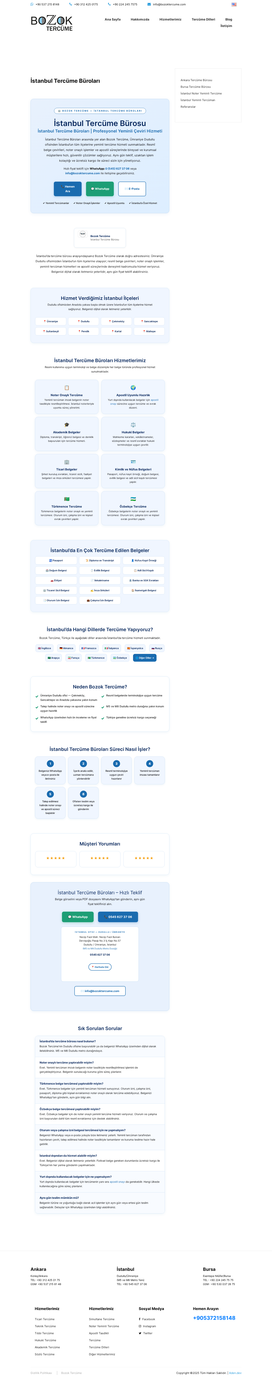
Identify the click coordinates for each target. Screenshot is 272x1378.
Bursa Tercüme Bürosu (196, 87)
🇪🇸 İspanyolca (135, 648)
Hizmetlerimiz (170, 19)
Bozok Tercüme (71, 1373)
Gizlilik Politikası (41, 1373)
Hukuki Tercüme (45, 1340)
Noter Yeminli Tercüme (104, 1326)
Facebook (148, 1319)
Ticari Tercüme (45, 1319)
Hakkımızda (140, 19)
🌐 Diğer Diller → (144, 657)
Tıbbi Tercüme (44, 1333)
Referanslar (188, 106)
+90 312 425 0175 (86, 4)
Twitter (147, 1333)
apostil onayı (117, 1181)
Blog (228, 19)
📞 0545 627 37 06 (118, 917)
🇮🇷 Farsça (73, 657)
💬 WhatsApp (100, 188)
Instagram (149, 1326)
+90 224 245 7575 (125, 4)
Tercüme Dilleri (203, 19)
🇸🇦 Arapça (53, 657)
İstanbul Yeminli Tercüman (198, 100)
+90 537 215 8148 (47, 4)
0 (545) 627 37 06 (117, 168)
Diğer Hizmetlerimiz (102, 1354)
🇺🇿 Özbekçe (120, 657)
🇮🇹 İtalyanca (112, 648)
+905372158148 (214, 1318)
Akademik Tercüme (47, 1347)
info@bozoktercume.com (169, 4)
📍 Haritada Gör (100, 967)
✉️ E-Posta (132, 188)
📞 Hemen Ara (68, 189)
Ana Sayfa (113, 19)
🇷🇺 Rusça (157, 648)
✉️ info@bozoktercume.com (100, 991)
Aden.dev (235, 1373)
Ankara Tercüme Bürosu (196, 80)
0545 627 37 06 (100, 954)
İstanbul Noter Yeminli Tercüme (201, 93)
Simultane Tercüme (102, 1319)
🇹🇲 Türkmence (96, 657)
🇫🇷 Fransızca (89, 648)
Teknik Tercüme (45, 1326)
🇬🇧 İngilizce (44, 648)
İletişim (226, 26)
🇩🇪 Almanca (66, 648)
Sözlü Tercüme (45, 1354)
